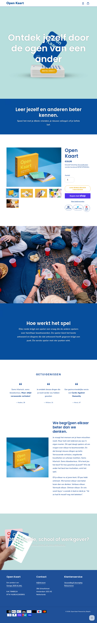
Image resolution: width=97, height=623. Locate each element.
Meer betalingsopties (77, 201)
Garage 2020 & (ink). (14, 585)
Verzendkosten (83, 165)
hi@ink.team (41, 583)
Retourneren (69, 585)
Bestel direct (48, 71)
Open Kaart (74, 611)
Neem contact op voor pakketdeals (48, 545)
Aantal (67, 175)
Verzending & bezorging (73, 583)
